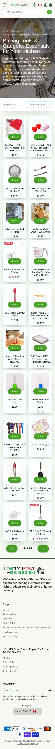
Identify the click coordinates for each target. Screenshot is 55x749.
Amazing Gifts (9, 614)
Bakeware (7, 618)
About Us (7, 657)
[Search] (49, 12)
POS (45, 741)
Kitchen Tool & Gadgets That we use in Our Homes (26, 627)
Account (45, 5)
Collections (16, 31)
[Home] (19, 5)
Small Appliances (10, 632)
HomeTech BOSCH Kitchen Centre (27, 741)
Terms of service (10, 671)
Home (5, 31)
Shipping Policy (10, 666)
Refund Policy (9, 662)
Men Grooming (10, 636)
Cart (50, 5)
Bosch (6, 609)
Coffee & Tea (9, 623)
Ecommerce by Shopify (27, 743)
